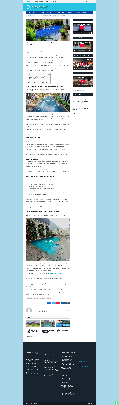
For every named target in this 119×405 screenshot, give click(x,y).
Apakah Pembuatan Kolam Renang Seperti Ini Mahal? (37, 82)
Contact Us (69, 12)
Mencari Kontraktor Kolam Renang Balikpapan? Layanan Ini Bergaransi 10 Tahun (51, 370)
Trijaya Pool (35, 403)
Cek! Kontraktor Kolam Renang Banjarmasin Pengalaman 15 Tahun (81, 112)
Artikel (42, 12)
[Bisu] (89, 33)
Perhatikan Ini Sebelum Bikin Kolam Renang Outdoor (42, 134)
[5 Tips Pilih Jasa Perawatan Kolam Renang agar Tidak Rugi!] (63, 323)
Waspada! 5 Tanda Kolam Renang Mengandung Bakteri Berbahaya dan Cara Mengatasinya (48, 330)
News (67, 47)
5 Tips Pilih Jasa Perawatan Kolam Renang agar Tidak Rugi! (45, 1)
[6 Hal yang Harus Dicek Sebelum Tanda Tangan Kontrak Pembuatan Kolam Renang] (33, 323)
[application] (83, 28)
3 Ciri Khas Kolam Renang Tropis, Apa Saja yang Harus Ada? (38, 76)
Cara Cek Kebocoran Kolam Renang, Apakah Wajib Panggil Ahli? (50, 363)
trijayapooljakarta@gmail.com (32, 373)
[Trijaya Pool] (37, 7)
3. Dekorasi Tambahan (32, 79)
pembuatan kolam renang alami (32, 155)
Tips (69, 47)
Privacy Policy (90, 403)
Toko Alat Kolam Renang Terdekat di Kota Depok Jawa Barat (50, 375)
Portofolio (60, 12)
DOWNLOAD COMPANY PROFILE (81, 12)
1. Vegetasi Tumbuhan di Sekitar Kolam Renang (36, 77)
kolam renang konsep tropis (32, 298)
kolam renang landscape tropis (45, 298)
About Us (35, 12)
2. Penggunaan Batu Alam (33, 78)
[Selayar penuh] (91, 33)
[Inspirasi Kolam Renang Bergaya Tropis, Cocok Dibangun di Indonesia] (48, 30)
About (85, 403)
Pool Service (50, 12)
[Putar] (74, 33)
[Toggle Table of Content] (47, 74)
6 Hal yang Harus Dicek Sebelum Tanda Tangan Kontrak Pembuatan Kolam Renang (32, 330)
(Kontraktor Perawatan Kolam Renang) (85, 363)
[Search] (92, 1)
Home (29, 12)
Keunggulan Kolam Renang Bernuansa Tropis (36, 81)
